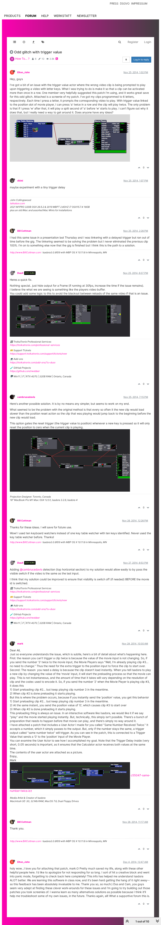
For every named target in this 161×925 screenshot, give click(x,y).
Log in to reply (141, 59)
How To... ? (22, 58)
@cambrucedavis (31, 569)
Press (114, 3)
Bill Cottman (24, 230)
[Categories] (14, 42)
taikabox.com (17, 203)
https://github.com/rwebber (25, 371)
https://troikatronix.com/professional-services (35, 345)
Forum (30, 16)
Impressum (139, 3)
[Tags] (43, 42)
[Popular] (33, 42)
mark (20, 643)
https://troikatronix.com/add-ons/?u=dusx (32, 362)
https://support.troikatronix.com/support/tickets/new (38, 353)
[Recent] (24, 42)
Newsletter (87, 16)
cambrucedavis (26, 397)
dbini (20, 180)
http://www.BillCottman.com (25, 252)
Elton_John (23, 72)
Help (45, 16)
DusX (20, 273)
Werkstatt (63, 16)
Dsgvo (125, 3)
